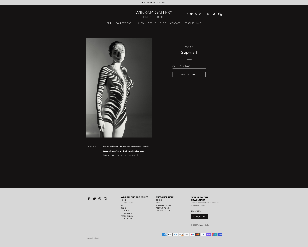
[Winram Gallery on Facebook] (187, 14)
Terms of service (164, 205)
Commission (126, 213)
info (110, 151)
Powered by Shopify (93, 238)
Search (159, 200)
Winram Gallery (203, 225)
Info (123, 205)
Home (123, 200)
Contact (125, 211)
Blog (123, 208)
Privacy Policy (163, 211)
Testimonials (127, 216)
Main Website (127, 219)
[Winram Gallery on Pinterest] (195, 14)
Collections (91, 146)
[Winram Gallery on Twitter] (191, 14)
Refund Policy (163, 208)
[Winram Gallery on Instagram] (200, 14)
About (159, 203)
